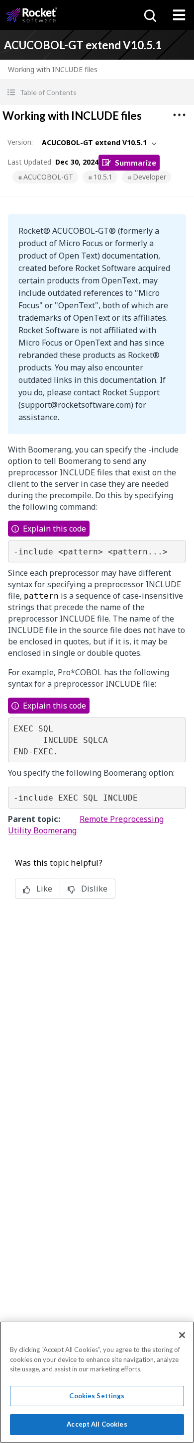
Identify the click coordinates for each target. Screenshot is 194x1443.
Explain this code (54, 528)
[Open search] (149, 14)
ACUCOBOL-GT (48, 176)
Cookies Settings (96, 1396)
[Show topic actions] (179, 115)
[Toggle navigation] (179, 14)
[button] (97, 92)
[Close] (182, 1335)
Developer (149, 176)
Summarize (135, 162)
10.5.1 (103, 176)
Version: (20, 142)
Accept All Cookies (97, 1424)
